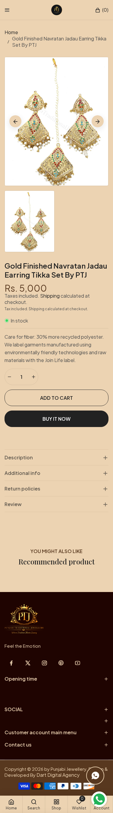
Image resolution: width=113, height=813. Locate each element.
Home (11, 32)
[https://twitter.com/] (28, 663)
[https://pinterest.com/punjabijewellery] (61, 663)
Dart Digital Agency (58, 775)
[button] (101, 10)
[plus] (33, 377)
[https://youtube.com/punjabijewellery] (77, 663)
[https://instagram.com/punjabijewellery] (44, 663)
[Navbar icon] (7, 10)
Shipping (50, 296)
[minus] (9, 377)
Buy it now (56, 419)
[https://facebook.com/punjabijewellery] (11, 663)
